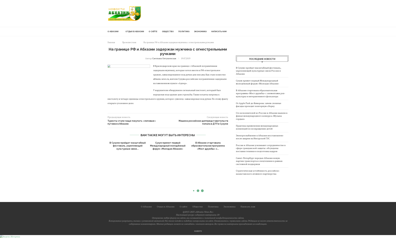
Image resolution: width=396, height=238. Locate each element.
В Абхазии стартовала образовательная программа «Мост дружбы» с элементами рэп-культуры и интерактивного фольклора (260, 93)
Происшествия (129, 42)
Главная (111, 42)
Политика (183, 31)
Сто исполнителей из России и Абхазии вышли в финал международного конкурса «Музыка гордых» (261, 115)
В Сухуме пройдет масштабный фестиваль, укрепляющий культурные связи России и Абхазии (258, 70)
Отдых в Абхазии (134, 31)
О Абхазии (113, 31)
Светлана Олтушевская (164, 58)
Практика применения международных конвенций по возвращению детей (257, 127)
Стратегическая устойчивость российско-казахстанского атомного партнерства (258, 172)
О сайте (153, 31)
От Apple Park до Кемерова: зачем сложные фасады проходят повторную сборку (258, 105)
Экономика (200, 31)
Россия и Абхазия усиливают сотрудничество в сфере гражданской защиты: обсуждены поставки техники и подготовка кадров (261, 148)
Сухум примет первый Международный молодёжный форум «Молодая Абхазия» (167, 146)
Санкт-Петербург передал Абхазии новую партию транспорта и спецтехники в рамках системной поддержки (259, 161)
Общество (168, 31)
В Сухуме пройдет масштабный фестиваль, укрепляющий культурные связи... (128, 146)
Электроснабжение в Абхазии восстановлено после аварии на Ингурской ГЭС (259, 137)
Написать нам (219, 31)
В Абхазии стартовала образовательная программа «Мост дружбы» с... (208, 146)
